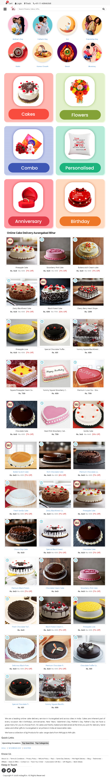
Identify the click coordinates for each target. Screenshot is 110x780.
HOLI (3, 748)
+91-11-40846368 (43, 3)
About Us (4, 759)
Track (28, 3)
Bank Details (78, 762)
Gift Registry (67, 762)
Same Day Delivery (63, 759)
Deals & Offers (14, 762)
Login (19, 3)
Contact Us (25, 762)
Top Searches (28, 743)
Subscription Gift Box (53, 762)
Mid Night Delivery (78, 759)
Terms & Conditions (17, 759)
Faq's (52, 759)
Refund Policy (44, 759)
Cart (9, 3)
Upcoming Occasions (11, 743)
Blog (89, 759)
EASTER (27, 748)
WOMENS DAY (14, 748)
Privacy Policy (31, 759)
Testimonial (97, 759)
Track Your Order (37, 762)
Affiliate (4, 762)
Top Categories (42, 743)
